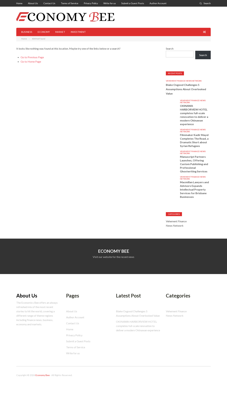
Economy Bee (43, 375)
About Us (33, 3)
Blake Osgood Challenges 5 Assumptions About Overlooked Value (186, 89)
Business (26, 31)
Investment (78, 31)
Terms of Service (69, 3)
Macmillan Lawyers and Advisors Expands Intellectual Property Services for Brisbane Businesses (194, 189)
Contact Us (49, 3)
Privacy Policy (91, 3)
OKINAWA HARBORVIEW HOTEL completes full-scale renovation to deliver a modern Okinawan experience (194, 115)
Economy (44, 31)
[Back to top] (217, 384)
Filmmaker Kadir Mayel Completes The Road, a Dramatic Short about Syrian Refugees (194, 140)
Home (19, 3)
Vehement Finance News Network (184, 81)
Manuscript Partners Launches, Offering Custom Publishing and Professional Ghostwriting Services (194, 164)
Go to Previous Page (32, 57)
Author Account (158, 3)
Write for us (109, 3)
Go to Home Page (31, 61)
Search (207, 3)
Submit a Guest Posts (132, 3)
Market (60, 31)
